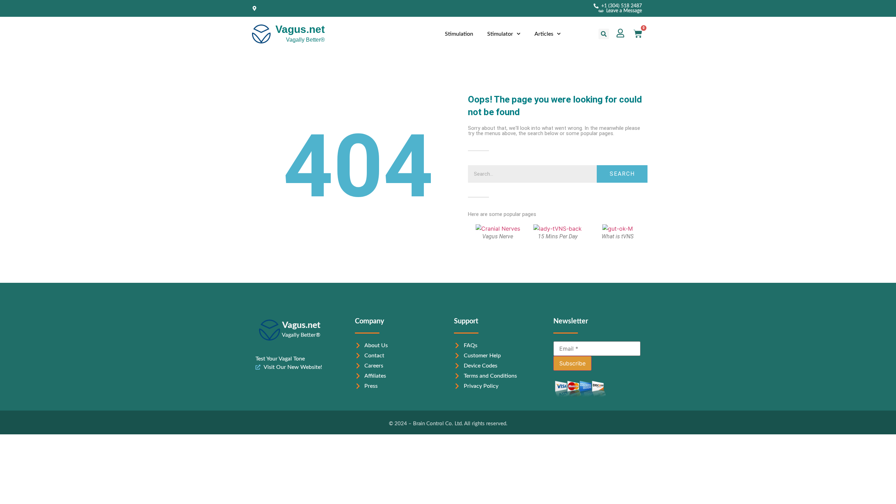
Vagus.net (300, 29)
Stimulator (500, 34)
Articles (543, 34)
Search (622, 173)
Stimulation (459, 34)
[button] (603, 34)
